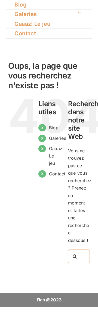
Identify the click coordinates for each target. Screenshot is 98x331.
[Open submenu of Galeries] (79, 12)
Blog (54, 127)
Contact (57, 173)
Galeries (57, 138)
